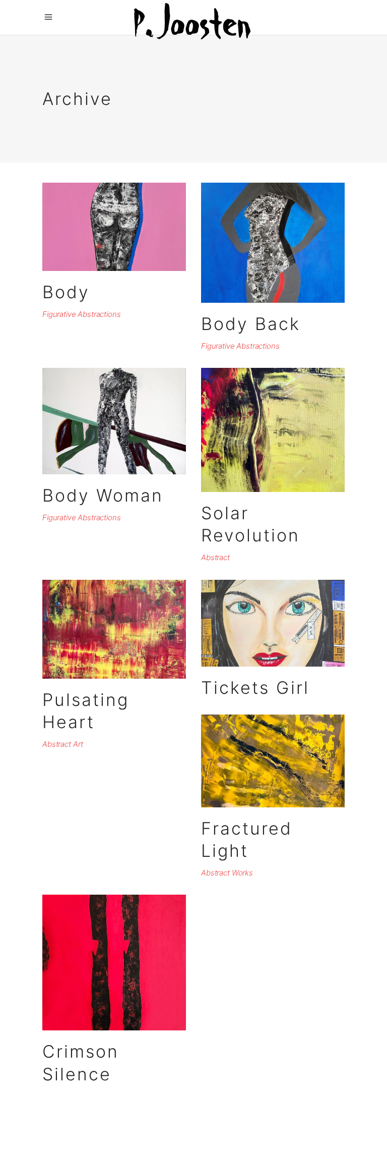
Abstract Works (227, 873)
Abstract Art (62, 744)
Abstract (215, 557)
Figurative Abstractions (81, 314)
